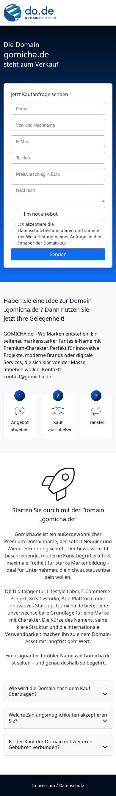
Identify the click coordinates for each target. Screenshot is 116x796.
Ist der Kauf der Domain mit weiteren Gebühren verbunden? (51, 744)
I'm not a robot (41, 214)
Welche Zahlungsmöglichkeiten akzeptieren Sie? (58, 718)
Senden (58, 254)
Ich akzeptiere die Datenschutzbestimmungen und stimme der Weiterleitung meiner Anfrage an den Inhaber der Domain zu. (59, 233)
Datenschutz (71, 785)
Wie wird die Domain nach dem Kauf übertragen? (49, 691)
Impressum (43, 785)
